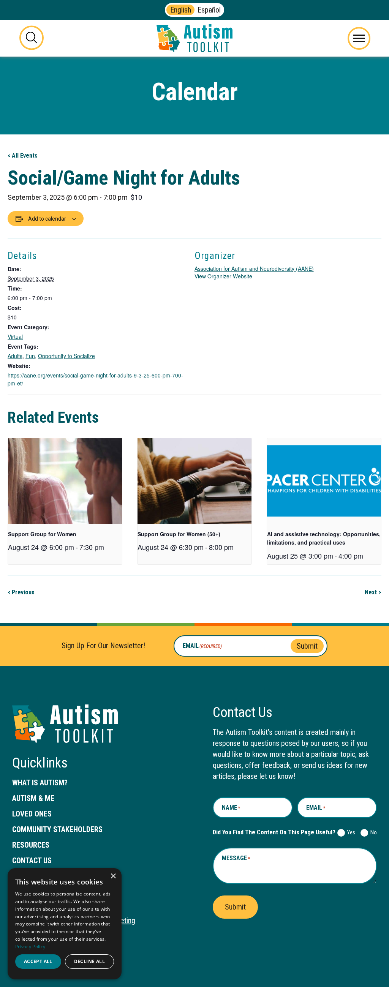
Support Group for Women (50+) (179, 534)
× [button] (113, 876)
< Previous (21, 592)
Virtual (15, 336)
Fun (30, 356)
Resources (30, 845)
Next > (373, 592)
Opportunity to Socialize (66, 356)
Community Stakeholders (57, 829)
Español (209, 9)
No (372, 832)
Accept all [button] (38, 961)
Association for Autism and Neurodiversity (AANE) (254, 268)
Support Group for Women (42, 534)
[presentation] (65, 481)
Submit (307, 645)
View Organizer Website (223, 276)
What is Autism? (40, 782)
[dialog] (65, 923)
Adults (15, 356)
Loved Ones (32, 813)
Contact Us (32, 860)
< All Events (23, 155)
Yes (349, 832)
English (180, 9)
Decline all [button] (89, 961)
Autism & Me (33, 798)
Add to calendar (47, 219)
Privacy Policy (30, 946)
